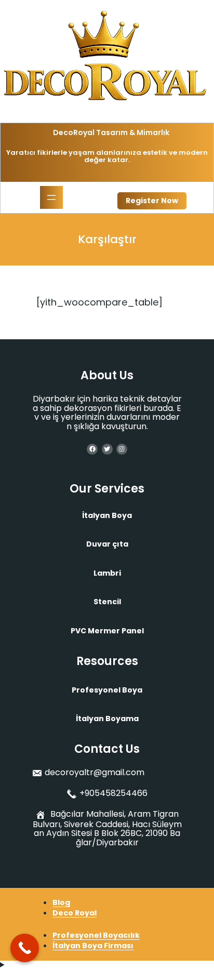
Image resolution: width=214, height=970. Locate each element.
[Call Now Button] (24, 948)
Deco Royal (74, 913)
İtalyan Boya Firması (92, 945)
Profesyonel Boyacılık (96, 935)
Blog (61, 902)
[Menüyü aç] (51, 197)
